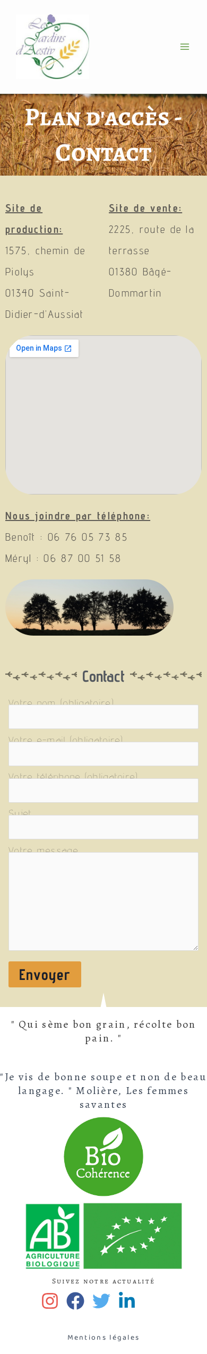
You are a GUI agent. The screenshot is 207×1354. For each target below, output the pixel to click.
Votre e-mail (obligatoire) (66, 740)
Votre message (43, 850)
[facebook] (77, 1301)
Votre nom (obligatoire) (61, 703)
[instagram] (52, 1301)
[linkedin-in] (129, 1301)
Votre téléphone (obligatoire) (73, 777)
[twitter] (103, 1301)
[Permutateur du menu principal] (184, 46)
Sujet (20, 813)
